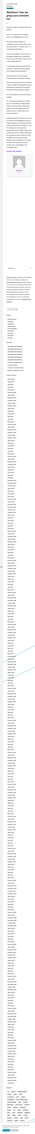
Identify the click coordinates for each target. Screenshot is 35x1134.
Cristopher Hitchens (21, 1099)
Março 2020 (11, 557)
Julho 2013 (10, 771)
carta (20, 1094)
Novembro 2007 (12, 952)
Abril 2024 (10, 451)
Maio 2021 (10, 523)
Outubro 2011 (11, 827)
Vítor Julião (10, 338)
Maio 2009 (10, 904)
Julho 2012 (10, 803)
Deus (19, 1102)
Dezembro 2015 (12, 693)
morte (19, 1115)
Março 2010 (11, 877)
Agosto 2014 (11, 736)
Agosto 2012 (11, 800)
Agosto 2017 (11, 640)
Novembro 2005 (12, 1016)
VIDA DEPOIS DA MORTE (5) (15, 349)
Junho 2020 (11, 549)
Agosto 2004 (11, 1056)
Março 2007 (11, 973)
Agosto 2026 (11, 379)
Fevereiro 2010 (12, 880)
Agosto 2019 (11, 576)
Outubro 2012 (11, 795)
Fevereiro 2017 (12, 656)
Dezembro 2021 (12, 504)
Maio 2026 (10, 384)
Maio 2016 (10, 680)
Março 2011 (11, 845)
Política (22, 1120)
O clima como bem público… (15, 362)
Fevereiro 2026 (12, 392)
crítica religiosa (11, 1102)
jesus (13, 1112)
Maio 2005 (10, 1032)
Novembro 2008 (12, 920)
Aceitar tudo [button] (6, 1130)
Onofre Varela (11, 331)
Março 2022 (11, 496)
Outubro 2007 (11, 955)
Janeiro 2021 (11, 533)
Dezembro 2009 (12, 885)
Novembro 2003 (12, 1080)
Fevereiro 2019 (12, 592)
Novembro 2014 (12, 728)
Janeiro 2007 (11, 979)
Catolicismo (10, 1097)
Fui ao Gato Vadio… (13, 365)
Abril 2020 (10, 555)
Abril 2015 (10, 715)
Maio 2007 (10, 968)
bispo (15, 1094)
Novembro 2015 (12, 696)
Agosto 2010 (11, 864)
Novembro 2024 (12, 432)
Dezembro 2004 (12, 1045)
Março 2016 (11, 685)
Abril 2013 (10, 779)
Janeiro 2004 (11, 1075)
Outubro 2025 (11, 403)
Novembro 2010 (12, 856)
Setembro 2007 (12, 957)
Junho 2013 (11, 773)
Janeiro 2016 (11, 691)
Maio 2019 (10, 584)
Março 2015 (11, 717)
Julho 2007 (11, 963)
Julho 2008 (11, 931)
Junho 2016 (11, 677)
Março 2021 (11, 528)
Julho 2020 (11, 547)
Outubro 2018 (11, 603)
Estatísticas (19, 1104)
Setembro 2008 (12, 925)
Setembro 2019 (12, 573)
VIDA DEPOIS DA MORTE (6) (15, 346)
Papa (21, 1117)
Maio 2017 (10, 648)
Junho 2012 (11, 805)
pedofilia (9, 1120)
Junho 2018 (11, 613)
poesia (16, 1120)
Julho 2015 (10, 707)
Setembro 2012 (12, 797)
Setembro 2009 (12, 893)
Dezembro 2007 (12, 949)
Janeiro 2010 (11, 883)
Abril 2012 (10, 811)
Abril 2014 (10, 747)
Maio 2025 (10, 416)
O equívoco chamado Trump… (16, 367)
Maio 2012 (10, 808)
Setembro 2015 (12, 701)
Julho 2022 (11, 491)
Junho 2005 (11, 1029)
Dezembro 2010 (12, 853)
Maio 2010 (10, 872)
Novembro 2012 (12, 792)
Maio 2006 (10, 1000)
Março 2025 (11, 421)
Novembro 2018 (12, 600)
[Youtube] (16, 309)
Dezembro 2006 (12, 981)
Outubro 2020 (11, 539)
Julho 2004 (11, 1059)
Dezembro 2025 (12, 397)
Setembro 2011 (12, 829)
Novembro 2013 (12, 760)
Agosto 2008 (11, 928)
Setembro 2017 (12, 637)
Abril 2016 (10, 683)
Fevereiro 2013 (12, 784)
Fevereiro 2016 (12, 688)
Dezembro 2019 (12, 565)
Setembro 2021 (12, 512)
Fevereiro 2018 (12, 624)
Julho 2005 (11, 1027)
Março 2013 (11, 781)
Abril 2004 (10, 1067)
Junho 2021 (11, 520)
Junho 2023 (11, 472)
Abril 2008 (10, 939)
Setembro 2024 (12, 437)
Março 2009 (11, 909)
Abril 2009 (10, 907)
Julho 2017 (10, 643)
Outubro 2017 (11, 635)
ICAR (14, 1110)
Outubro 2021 (11, 509)
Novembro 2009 (12, 888)
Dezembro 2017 (12, 629)
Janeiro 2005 (11, 1043)
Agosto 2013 (11, 768)
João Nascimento (11, 326)
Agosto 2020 (11, 544)
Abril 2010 (10, 875)
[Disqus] (19, 200)
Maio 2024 (10, 448)
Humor (9, 1110)
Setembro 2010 (12, 861)
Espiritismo (10, 1104)
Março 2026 (11, 389)
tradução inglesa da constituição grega (18, 123)
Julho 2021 (10, 517)
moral (14, 1115)
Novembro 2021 (12, 507)
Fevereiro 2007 (12, 976)
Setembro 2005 (12, 1021)
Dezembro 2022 (12, 480)
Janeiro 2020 (11, 563)
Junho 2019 (11, 581)
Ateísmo (9, 1094)
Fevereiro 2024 (12, 456)
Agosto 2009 (11, 896)
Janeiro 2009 (11, 915)
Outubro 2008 (11, 923)
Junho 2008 (11, 933)
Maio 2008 (10, 936)
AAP (8, 1091)
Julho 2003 (11, 1083)
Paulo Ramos (10, 333)
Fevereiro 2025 (12, 424)
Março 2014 (11, 749)
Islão (8, 1112)
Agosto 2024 (11, 440)
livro (8, 1115)
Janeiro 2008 (11, 947)
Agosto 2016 (11, 672)
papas (26, 1117)
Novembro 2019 (12, 568)
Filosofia (26, 1104)
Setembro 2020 (12, 541)
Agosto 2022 (11, 488)
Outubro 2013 (11, 763)
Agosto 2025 (11, 408)
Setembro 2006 (12, 989)
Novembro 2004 (12, 1048)
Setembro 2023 (12, 464)
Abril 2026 (10, 387)
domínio (25, 1102)
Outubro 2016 (11, 667)
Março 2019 (11, 589)
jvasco (19, 170)
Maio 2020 (10, 552)
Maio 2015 (10, 712)
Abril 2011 (10, 843)
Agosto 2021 (11, 515)
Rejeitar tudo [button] (15, 1130)
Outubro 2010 (11, 859)
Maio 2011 (10, 840)
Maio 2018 (10, 616)
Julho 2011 (10, 835)
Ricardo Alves (11, 335)
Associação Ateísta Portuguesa (14, 282)
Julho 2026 (11, 381)
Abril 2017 (10, 651)
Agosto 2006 (11, 992)
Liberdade (27, 1112)
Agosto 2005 (11, 1024)
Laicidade (19, 1112)
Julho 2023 (11, 469)
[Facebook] (9, 309)
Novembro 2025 (12, 400)
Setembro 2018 (12, 605)
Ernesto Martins (12, 319)
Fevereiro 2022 (12, 499)
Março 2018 (11, 621)
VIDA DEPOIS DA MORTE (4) (15, 351)
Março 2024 (11, 453)
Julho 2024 (11, 443)
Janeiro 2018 (11, 627)
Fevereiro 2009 (12, 912)
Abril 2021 (10, 525)
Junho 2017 (11, 645)
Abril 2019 (10, 587)
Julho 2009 (11, 899)
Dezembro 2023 (12, 461)
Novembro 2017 (12, 632)
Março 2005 (11, 1037)
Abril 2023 (10, 477)
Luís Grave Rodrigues (12, 328)
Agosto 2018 (11, 608)
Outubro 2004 (11, 1051)
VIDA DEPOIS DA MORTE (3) (15, 354)
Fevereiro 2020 (12, 560)
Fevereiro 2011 (11, 848)
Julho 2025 (11, 411)
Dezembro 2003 (12, 1077)
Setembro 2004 (12, 1053)
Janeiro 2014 (11, 755)
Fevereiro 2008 (12, 944)
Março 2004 (11, 1069)
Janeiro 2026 (11, 395)
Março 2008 (11, 941)
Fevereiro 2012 (12, 816)
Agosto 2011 (11, 832)
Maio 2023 (10, 475)
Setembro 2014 (12, 733)
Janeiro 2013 (11, 787)
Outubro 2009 (11, 891)
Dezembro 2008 (12, 917)
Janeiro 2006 (11, 1011)
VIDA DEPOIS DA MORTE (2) (15, 357)
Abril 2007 (10, 971)
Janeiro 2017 (11, 659)
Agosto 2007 (11, 960)
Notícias (9, 1117)
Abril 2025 (10, 419)
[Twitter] (12, 309)
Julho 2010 (10, 867)
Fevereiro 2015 (12, 720)
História (15, 1107)
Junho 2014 (11, 741)
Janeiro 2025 (11, 427)
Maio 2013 (10, 776)
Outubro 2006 (11, 987)
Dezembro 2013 (12, 757)
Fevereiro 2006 (12, 1008)
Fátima (9, 1107)
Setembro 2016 (12, 669)
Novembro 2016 (12, 664)
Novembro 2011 (12, 824)
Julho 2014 (10, 739)
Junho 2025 (11, 413)
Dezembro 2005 (12, 1013)
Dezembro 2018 (12, 597)
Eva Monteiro (10, 321)
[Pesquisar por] (30, 268)
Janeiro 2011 (11, 851)
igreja (19, 1110)
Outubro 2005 (11, 1019)
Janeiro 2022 (11, 501)
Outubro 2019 (11, 571)
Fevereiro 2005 (12, 1040)
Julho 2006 (11, 995)
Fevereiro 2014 (12, 752)
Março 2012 (11, 813)
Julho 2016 (10, 675)
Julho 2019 (10, 579)
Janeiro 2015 (11, 723)
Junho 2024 (11, 445)
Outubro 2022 (11, 485)
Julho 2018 (10, 611)
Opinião (16, 1117)
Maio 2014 (10, 744)
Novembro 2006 (12, 984)
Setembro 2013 (12, 765)
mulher (25, 1115)
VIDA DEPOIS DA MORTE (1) (15, 359)
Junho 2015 (11, 709)
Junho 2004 (11, 1061)
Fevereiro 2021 (12, 531)
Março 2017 (11, 653)
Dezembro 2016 (12, 661)
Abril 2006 (10, 1003)
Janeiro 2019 (11, 595)
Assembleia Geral (22, 1091)
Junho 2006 (11, 997)
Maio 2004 (10, 1064)
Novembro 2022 (12, 483)
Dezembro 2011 (12, 821)
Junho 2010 (11, 869)
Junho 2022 (11, 493)
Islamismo (25, 1110)
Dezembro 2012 (12, 789)
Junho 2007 (11, 965)
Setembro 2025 (12, 405)
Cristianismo (10, 1099)
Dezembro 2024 (12, 429)
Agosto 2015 (11, 704)
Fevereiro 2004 (12, 1072)
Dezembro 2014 (12, 725)
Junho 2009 (11, 901)
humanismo (23, 1107)
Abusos (13, 1091)
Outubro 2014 (11, 731)
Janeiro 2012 (11, 819)
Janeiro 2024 (11, 459)
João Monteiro (11, 324)
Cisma (17, 1097)
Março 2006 (11, 1005)
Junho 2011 (11, 837)
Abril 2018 (10, 619)
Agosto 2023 (11, 467)
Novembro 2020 (12, 536)
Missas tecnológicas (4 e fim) (15, 370)
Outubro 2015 (11, 699)
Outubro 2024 (11, 435)
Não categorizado (10, 8)
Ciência (23, 1097)
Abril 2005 (10, 1035)
